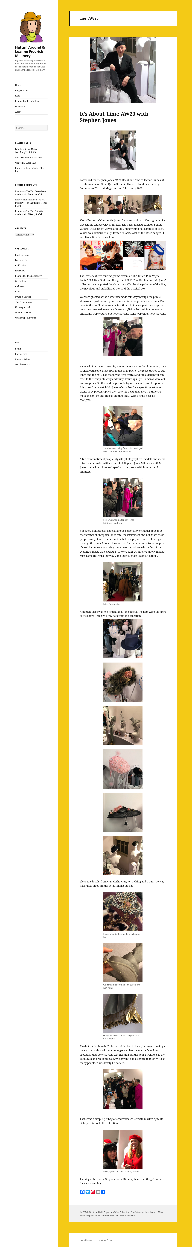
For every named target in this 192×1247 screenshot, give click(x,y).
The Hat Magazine (106, 188)
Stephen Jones (105, 180)
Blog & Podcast (22, 90)
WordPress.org (22, 364)
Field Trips (20, 265)
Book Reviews (22, 255)
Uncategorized (22, 307)
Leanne (19, 211)
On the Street (21, 281)
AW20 (116, 1212)
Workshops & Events (25, 317)
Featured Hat (21, 260)
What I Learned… (24, 312)
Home (18, 85)
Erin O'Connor (137, 1212)
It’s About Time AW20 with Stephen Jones (114, 116)
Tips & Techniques (24, 302)
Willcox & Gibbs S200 (25, 162)
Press (18, 291)
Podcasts (19, 286)
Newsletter (20, 106)
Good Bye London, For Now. (29, 157)
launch (153, 1212)
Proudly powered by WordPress (96, 1240)
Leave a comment (127, 1215)
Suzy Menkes (107, 1215)
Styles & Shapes (23, 296)
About (18, 111)
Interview (20, 270)
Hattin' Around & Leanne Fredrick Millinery (30, 51)
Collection (124, 1212)
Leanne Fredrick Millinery (28, 101)
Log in (18, 348)
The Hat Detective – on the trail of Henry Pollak (31, 202)
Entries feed (21, 354)
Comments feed (23, 359)
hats (147, 1212)
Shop (17, 95)
